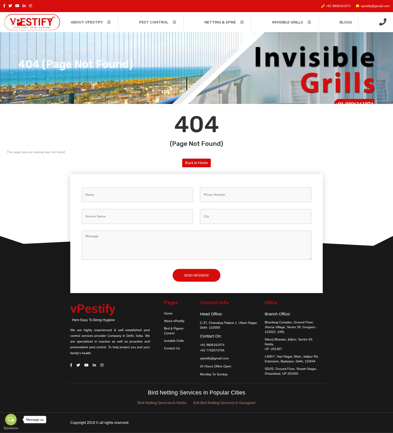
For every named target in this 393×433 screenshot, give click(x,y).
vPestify (93, 308)
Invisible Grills (174, 341)
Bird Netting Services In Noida (162, 403)
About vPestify (174, 321)
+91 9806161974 (338, 6)
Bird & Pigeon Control (174, 331)
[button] (382, 22)
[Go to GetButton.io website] (11, 428)
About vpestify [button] (87, 22)
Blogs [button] (346, 22)
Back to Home (196, 163)
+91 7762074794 (212, 350)
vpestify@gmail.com (375, 6)
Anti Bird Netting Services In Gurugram (224, 403)
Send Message (196, 275)
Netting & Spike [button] (220, 22)
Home (168, 313)
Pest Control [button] (153, 22)
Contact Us (172, 348)
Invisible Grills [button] (287, 22)
